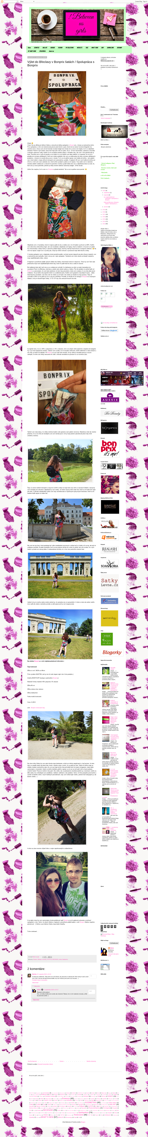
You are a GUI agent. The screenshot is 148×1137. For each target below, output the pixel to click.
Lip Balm (38, 1104)
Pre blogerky (106, 1108)
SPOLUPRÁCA (42, 51)
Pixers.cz (72, 1108)
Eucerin (76, 1098)
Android (74, 1093)
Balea (114, 1093)
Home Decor (99, 1100)
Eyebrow (82, 1098)
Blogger (83, 1122)
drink (32, 1098)
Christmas (33, 1102)
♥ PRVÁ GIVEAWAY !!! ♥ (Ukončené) (114, 702)
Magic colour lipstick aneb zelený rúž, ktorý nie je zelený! (113, 720)
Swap (115, 1112)
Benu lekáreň (36, 1094)
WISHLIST (61, 1117)
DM (98, 1096)
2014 (104, 221)
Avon (98, 1093)
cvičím (67, 1096)
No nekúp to (62, 1106)
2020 (104, 190)
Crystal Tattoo (60, 1096)
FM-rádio (111, 1098)
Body (50, 1094)
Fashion (93, 1098)
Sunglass (110, 1112)
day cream (72, 1096)
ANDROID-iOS (81, 1093)
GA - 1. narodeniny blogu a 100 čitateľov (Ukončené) (113, 811)
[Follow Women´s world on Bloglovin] (109, 331)
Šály (36, 1115)
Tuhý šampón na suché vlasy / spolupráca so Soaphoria (114, 737)
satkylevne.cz (83, 1110)
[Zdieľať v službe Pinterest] (51, 957)
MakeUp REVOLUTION (64, 1104)
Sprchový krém (96, 1112)
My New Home (104, 1104)
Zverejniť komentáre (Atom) (45, 1064)
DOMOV (110, 1096)
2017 (104, 214)
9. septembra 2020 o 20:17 (51, 989)
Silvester (108, 1110)
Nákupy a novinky (42, 959)
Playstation (84, 1108)
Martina (34, 974)
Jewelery (63, 1102)
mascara (74, 1104)
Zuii (79, 1117)
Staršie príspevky (91, 1061)
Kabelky (73, 1102)
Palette (100, 1106)
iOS (58, 1102)
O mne (75, 1106)
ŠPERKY (45, 1115)
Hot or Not (106, 1100)
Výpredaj (115, 1115)
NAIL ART (45, 47)
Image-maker (52, 1102)
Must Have (96, 1104)
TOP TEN (90, 1115)
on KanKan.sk (113, 322)
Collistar (41, 1096)
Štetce (52, 1115)
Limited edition (112, 1102)
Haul (92, 1100)
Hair (81, 1100)
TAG (57, 1115)
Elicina (54, 1098)
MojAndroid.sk (88, 1104)
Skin (118, 1110)
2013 (104, 223)
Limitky (31, 1104)
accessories (46, 1093)
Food (115, 1098)
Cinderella (98, 1094)
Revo (64, 1110)
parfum (41, 1108)
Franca (30, 1100)
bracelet (73, 1094)
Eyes (87, 1098)
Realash (39, 1110)
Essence (66, 1098)
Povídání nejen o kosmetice (39, 980)
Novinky (70, 1106)
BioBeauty (44, 1094)
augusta (106, 195)
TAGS (87, 47)
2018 (104, 212)
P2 (96, 1106)
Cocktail (104, 1094)
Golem (76, 1100)
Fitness (98, 1098)
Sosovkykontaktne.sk (72, 1112)
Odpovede (37, 986)
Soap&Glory (50, 1112)
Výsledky (31, 1117)
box (68, 1094)
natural (49, 1106)
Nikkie (39, 989)
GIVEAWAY (119, 47)
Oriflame (82, 1106)
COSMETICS (36, 47)
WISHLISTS (79, 47)
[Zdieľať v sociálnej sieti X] (47, 957)
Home (29, 47)
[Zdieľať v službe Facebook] (49, 957)
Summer (104, 1112)
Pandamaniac (114, 1106)
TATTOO (62, 1115)
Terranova (69, 1115)
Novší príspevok (32, 1061)
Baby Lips (103, 1093)
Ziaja (75, 1117)
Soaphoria (56, 1112)
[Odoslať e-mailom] (43, 957)
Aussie (88, 1093)
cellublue (85, 1094)
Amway (68, 1093)
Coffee (109, 1094)
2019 (104, 209)
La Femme (103, 1102)
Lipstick (49, 1104)
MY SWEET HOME (32, 51)
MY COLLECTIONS (69, 47)
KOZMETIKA (90, 1102)
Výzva (37, 1117)
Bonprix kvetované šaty (38, 707)
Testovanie (78, 1115)
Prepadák (114, 1108)
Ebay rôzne (48, 1098)
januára (106, 206)
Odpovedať (35, 982)
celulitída (92, 1094)
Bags (109, 1093)
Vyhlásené (108, 1115)
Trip (102, 1115)
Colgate (115, 1094)
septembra (107, 192)
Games (40, 1100)
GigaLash (62, 1100)
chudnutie (39, 1102)
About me (51, 51)
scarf (89, 1110)
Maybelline (80, 1104)
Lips (44, 1104)
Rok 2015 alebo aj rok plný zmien (113, 754)
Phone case (65, 1108)
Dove (117, 1096)
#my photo (38, 1093)
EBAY (102, 47)
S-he (77, 1110)
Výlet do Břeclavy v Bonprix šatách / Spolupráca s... (111, 203)
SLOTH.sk (42, 1112)
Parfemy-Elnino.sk (33, 1108)
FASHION (60, 47)
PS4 (30, 1110)
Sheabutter (95, 1110)
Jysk (68, 1102)
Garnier (56, 1100)
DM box (104, 1096)
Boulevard (62, 1094)
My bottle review (112, 668)
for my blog (106, 322)
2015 (104, 219)
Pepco (59, 1108)
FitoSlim (104, 1098)
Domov (62, 1061)
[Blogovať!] (45, 957)
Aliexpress (62, 1093)
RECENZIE (52, 47)
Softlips (63, 1112)
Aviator (93, 1093)
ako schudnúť (54, 1093)
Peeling (47, 1108)
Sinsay (113, 1110)
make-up (55, 1104)
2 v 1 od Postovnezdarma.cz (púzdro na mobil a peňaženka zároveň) (114, 773)
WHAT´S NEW (94, 47)
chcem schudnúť (115, 1100)
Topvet (96, 1115)
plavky (77, 1108)
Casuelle (79, 1094)
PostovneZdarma (94, 1108)
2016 (104, 216)
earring (36, 1098)
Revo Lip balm (70, 1110)
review (60, 959)
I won (45, 1102)
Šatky (40, 1115)
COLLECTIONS (33, 1096)
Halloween (86, 1100)
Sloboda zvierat (34, 1112)
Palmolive (106, 1106)
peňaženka (53, 1108)
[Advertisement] (62, 1045)
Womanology (69, 1117)
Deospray (79, 1096)
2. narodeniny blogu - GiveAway (114, 829)
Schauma (101, 1110)
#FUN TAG (31, 1093)
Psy (34, 1110)
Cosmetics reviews (50, 1096)
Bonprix (72, 145)
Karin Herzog (80, 1102)
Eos (59, 1098)
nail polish (31, 1106)
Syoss (30, 1115)
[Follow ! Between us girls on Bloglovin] (107, 307)
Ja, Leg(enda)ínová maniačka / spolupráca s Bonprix (111, 198)
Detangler (93, 1096)
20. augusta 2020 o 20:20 (44, 974)
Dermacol (86, 1096)
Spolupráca (65, 959)
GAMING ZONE (110, 47)
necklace (55, 1106)
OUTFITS (49, 959)
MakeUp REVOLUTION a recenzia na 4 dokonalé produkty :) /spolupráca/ (114, 686)
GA (35, 1100)
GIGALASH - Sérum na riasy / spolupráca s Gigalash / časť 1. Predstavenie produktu (110, 793)
